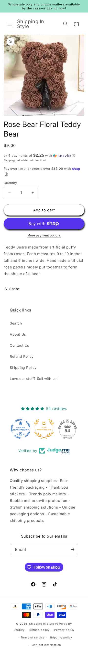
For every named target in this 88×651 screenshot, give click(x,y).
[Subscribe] (72, 549)
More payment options (44, 235)
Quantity (10, 183)
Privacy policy (64, 630)
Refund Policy (22, 356)
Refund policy (39, 630)
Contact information (46, 645)
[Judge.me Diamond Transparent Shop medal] (20, 429)
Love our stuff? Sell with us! (33, 378)
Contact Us (19, 345)
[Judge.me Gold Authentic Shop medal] (44, 429)
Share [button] (14, 289)
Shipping (9, 160)
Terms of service (32, 637)
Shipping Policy (23, 367)
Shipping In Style (41, 623)
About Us (18, 334)
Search (16, 323)
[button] (9, 23)
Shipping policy (60, 637)
